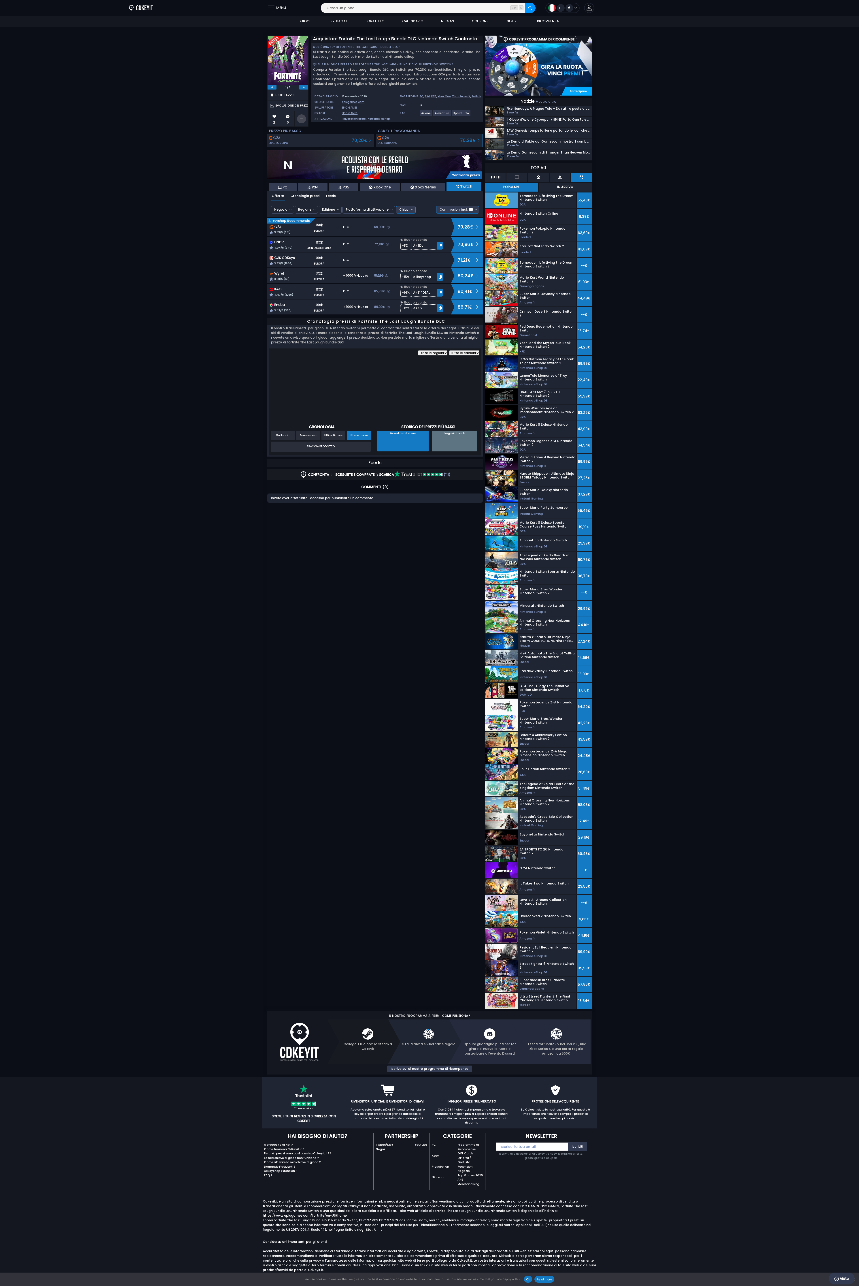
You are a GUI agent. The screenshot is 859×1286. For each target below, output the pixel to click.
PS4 (427, 96)
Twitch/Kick (384, 1145)
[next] (303, 87)
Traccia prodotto (321, 446)
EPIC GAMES (349, 107)
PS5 (433, 96)
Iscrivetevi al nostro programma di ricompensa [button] (429, 1068)
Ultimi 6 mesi (333, 435)
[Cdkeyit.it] (141, 8)
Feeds (331, 196)
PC (421, 96)
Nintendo (438, 1177)
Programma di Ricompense (468, 1147)
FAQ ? (268, 1175)
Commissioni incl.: (454, 209)
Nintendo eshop (379, 119)
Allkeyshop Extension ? (280, 1171)
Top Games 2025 (470, 1175)
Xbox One (444, 96)
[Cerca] (530, 8)
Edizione (328, 209)
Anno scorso (308, 435)
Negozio (280, 209)
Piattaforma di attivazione (367, 209)
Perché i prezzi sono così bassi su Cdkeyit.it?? (297, 1153)
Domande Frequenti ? (280, 1166)
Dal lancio (282, 435)
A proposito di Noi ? (278, 1145)
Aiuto (844, 1278)
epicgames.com (353, 102)
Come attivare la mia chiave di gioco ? (292, 1162)
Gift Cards (465, 1153)
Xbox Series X (461, 96)
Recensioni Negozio (465, 1168)
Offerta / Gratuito (464, 1160)
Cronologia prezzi (305, 196)
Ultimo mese (359, 435)
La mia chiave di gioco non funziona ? (291, 1158)
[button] (589, 8)
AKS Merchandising (468, 1181)
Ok (528, 1279)
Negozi (381, 1149)
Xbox (435, 1156)
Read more (544, 1279)
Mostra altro (546, 101)
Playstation (440, 1166)
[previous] (272, 87)
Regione (304, 209)
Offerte (278, 196)
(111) (447, 474)
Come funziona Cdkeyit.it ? (284, 1149)
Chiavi (404, 209)
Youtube (421, 1145)
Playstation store (354, 119)
